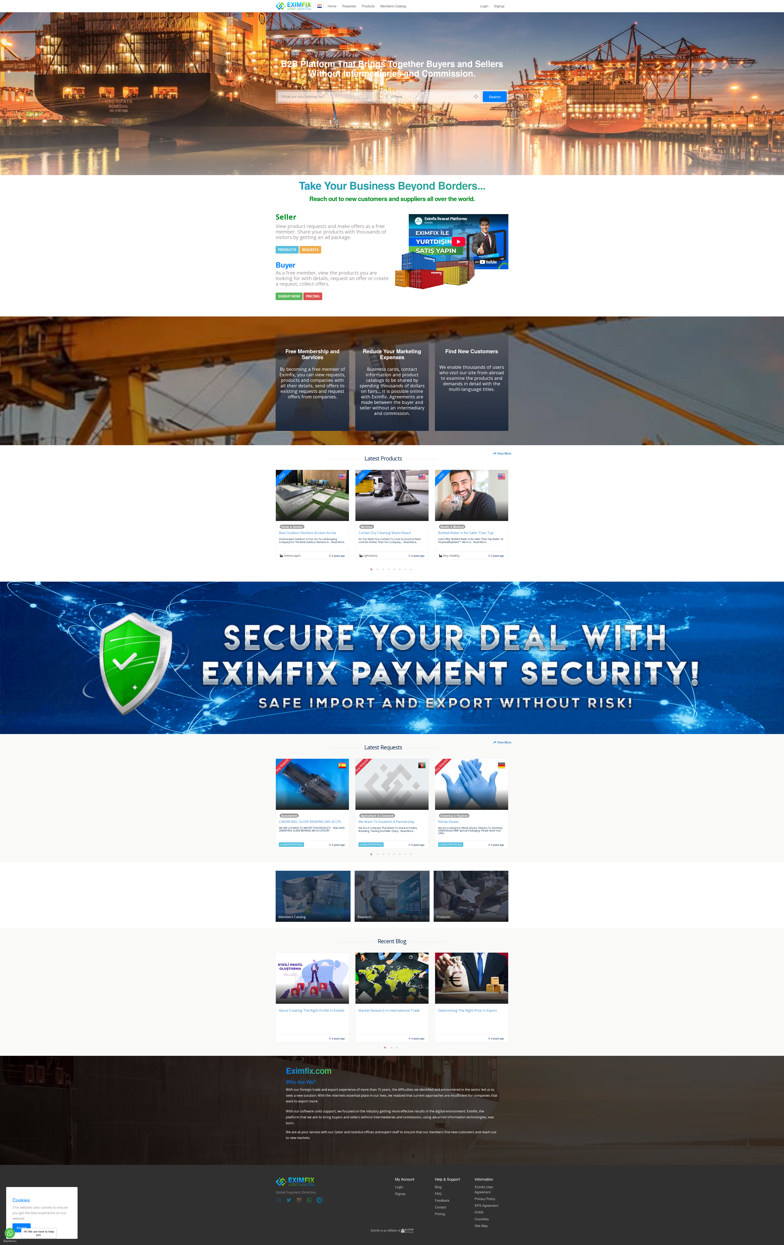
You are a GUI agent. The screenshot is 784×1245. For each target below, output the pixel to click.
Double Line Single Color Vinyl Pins (305, 533)
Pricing (440, 1213)
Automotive (289, 527)
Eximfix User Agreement (484, 1189)
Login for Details (291, 844)
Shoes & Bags (450, 816)
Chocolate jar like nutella (378, 821)
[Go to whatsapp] (10, 1233)
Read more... (320, 542)
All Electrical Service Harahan (380, 533)
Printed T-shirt (290, 821)
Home (332, 6)
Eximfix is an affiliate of (386, 1230)
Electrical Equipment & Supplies (383, 527)
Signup (499, 6)
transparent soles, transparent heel (467, 821)
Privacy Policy (485, 1198)
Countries (482, 1219)
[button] (370, 569)
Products (368, 6)
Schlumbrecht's (372, 556)
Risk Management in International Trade (469, 1010)
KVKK (479, 1212)
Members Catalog (393, 6)
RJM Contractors (453, 556)
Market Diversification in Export (303, 1010)
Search (495, 96)
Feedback (442, 1200)
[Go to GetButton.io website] (9, 1241)
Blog (438, 1187)
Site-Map (481, 1225)
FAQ (438, 1193)
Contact (440, 1207)
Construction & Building (457, 527)
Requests (349, 6)
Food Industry (371, 816)
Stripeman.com (293, 556)
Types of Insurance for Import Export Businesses (388, 1013)
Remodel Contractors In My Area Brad (467, 533)
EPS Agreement (486, 1205)
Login (484, 6)
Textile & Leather (293, 816)
